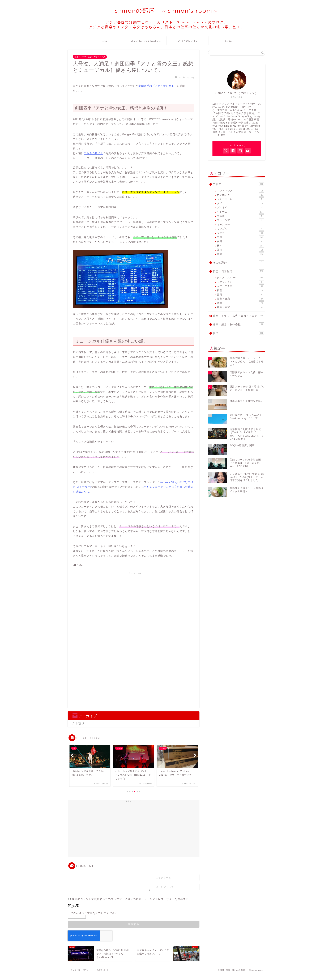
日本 (240, 245)
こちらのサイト (93, 153)
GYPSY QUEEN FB (187, 41)
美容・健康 (240, 298)
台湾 (239, 241)
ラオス (240, 233)
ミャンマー (239, 224)
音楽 (238, 333)
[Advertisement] (133, 600)
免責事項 (101, 970)
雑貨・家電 (240, 307)
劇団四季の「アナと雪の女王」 (157, 85)
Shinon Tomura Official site (146, 41)
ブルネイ (239, 207)
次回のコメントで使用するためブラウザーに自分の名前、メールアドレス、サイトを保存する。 (131, 899)
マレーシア (239, 220)
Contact (229, 41)
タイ (240, 203)
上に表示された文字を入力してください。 (94, 913)
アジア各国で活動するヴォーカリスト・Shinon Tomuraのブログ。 (166, 24)
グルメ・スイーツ (240, 277)
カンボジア (240, 195)
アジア (238, 184)
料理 (240, 290)
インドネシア (240, 190)
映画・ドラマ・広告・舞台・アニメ (90, 57)
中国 (240, 237)
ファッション (239, 282)
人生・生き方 (240, 286)
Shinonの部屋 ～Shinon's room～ (166, 10)
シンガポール (239, 199)
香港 (240, 254)
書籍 (240, 294)
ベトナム (240, 212)
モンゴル (239, 228)
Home (104, 41)
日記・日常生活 (238, 271)
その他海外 (238, 262)
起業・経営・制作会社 (238, 324)
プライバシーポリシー (80, 970)
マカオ (239, 216)
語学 (240, 303)
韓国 (240, 250)
